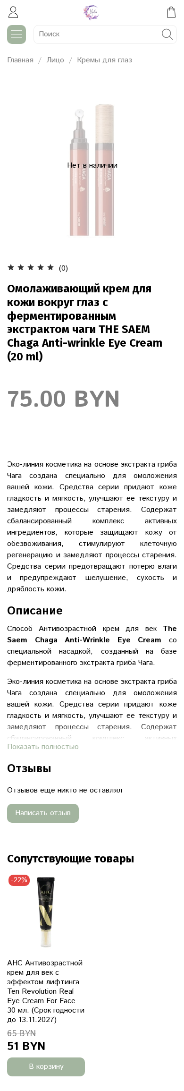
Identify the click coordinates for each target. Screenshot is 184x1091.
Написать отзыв (43, 813)
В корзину (46, 1066)
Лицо (55, 60)
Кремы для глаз (104, 60)
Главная (20, 60)
